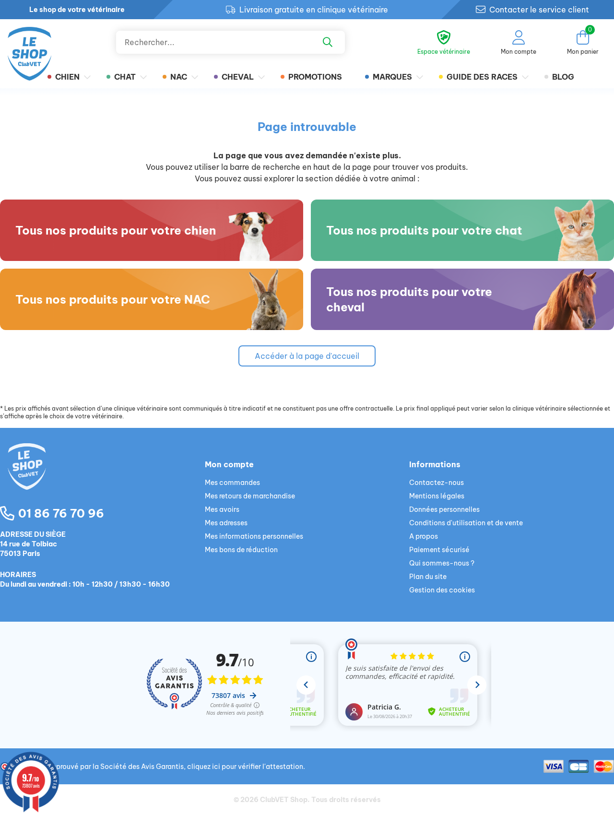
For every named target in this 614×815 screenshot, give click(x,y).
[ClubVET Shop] (102, 478)
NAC (178, 77)
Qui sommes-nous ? (441, 563)
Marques (392, 77)
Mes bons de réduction (241, 549)
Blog (563, 77)
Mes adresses (226, 523)
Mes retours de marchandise (250, 496)
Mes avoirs (222, 509)
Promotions (315, 77)
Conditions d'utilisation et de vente (466, 523)
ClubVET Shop (283, 799)
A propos (423, 536)
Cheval (238, 77)
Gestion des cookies (442, 590)
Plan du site (428, 576)
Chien (67, 77)
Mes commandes (232, 482)
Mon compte (229, 464)
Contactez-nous (436, 482)
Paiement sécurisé (439, 549)
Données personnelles (444, 509)
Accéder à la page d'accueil (307, 356)
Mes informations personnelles (254, 536)
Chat (125, 77)
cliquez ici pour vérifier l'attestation (245, 766)
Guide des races (482, 77)
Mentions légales (436, 496)
